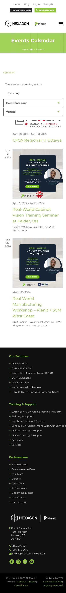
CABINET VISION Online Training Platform (37, 411)
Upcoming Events (22, 492)
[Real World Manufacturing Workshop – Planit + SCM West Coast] (38, 263)
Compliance (21, 585)
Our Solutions (20, 363)
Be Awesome (19, 464)
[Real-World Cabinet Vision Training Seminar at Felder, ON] (38, 174)
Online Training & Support (27, 430)
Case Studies (19, 502)
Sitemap (21, 581)
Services (16, 444)
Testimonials (19, 488)
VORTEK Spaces (21, 377)
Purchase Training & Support (29, 421)
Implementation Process (26, 387)
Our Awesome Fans (23, 469)
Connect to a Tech (21, 10)
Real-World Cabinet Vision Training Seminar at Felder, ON (36, 215)
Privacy (32, 581)
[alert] (33, 84)
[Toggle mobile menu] (61, 23)
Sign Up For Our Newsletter (28, 553)
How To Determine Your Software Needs (35, 391)
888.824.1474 (46, 10)
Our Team (17, 473)
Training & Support (23, 416)
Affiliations (18, 483)
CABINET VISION (21, 368)
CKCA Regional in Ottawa (37, 140)
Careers (16, 478)
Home (25, 49)
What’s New (19, 497)
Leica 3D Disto (20, 382)
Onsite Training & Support (27, 435)
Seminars (17, 440)
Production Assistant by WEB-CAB (32, 373)
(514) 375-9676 (20, 549)
